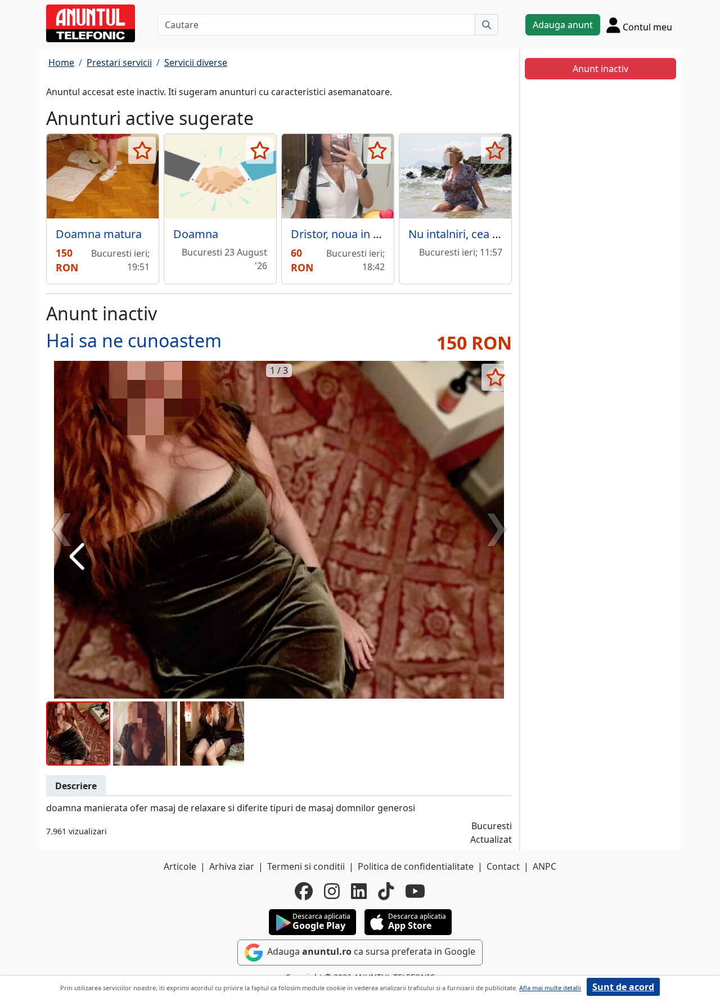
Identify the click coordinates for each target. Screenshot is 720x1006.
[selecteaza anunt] (142, 150)
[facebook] (304, 891)
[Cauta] (486, 24)
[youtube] (415, 891)
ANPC (544, 866)
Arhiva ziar (231, 866)
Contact (503, 866)
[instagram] (332, 891)
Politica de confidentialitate (416, 866)
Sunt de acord (623, 987)
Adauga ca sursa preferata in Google (370, 951)
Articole (180, 866)
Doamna (195, 234)
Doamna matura (99, 234)
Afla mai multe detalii (550, 987)
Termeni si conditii (306, 866)
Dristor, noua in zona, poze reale (374, 234)
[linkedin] (359, 891)
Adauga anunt (563, 25)
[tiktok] (386, 891)
